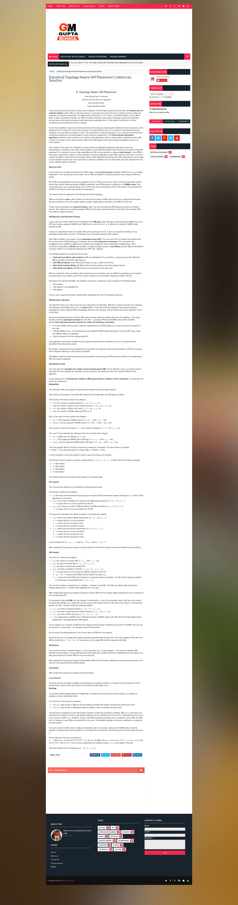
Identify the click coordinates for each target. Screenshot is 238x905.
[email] (183, 6)
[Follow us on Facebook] (152, 138)
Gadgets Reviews (157, 157)
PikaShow (102, 845)
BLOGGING (125, 832)
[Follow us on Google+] (164, 138)
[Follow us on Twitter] (158, 138)
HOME (50, 6)
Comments (183, 121)
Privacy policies (57, 863)
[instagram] (179, 6)
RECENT (156, 121)
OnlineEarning (175, 157)
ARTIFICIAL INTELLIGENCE (72, 56)
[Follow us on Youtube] (177, 138)
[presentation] (105, 257)
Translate (167, 97)
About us (54, 856)
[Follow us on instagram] (171, 138)
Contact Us (55, 860)
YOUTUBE (118, 849)
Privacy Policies (89, 6)
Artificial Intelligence (159, 152)
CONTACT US (74, 6)
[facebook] (170, 6)
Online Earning (118, 56)
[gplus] (175, 6)
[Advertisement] (145, 29)
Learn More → (68, 836)
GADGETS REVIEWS (97, 56)
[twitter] (166, 6)
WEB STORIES (113, 6)
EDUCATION (114, 836)
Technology (103, 849)
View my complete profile (159, 112)
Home (55, 56)
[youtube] (188, 6)
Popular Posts (170, 121)
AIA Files (102, 828)
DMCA (101, 6)
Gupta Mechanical (159, 109)
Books (101, 836)
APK (113, 828)
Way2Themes (69, 880)
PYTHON (116, 845)
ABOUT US (61, 6)
